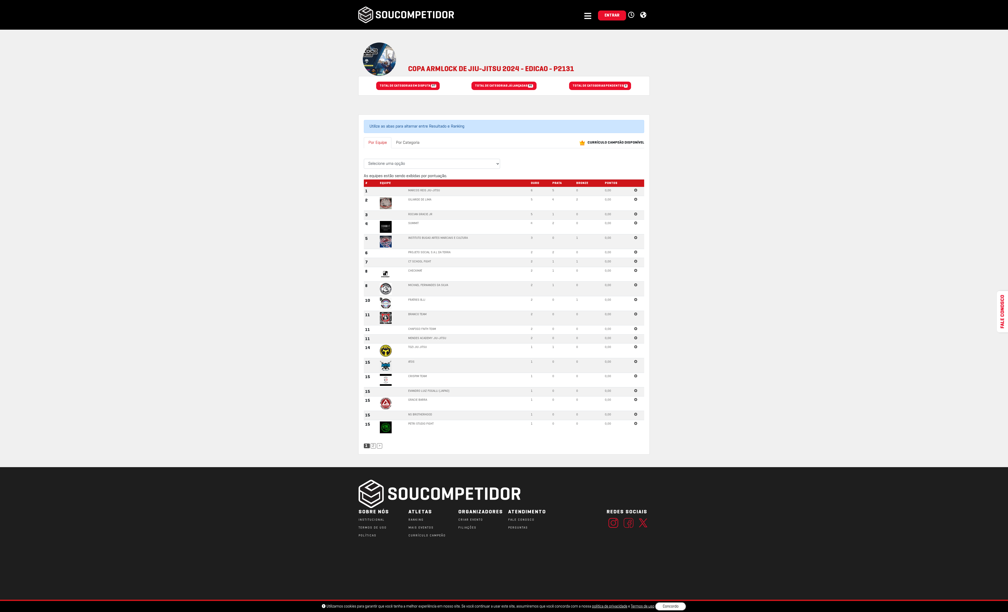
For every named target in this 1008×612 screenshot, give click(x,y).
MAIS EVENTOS (421, 527)
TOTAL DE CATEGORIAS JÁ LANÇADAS (503, 86)
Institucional (372, 520)
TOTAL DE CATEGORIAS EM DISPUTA (407, 86)
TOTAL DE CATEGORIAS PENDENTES (600, 86)
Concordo (671, 606)
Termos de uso (642, 606)
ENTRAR (612, 15)
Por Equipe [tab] (377, 143)
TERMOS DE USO (373, 527)
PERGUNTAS (518, 527)
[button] (632, 15)
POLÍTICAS (367, 535)
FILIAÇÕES (467, 527)
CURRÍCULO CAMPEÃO (427, 535)
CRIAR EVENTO (470, 520)
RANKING (416, 520)
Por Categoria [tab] (407, 143)
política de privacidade (609, 606)
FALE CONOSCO (521, 520)
